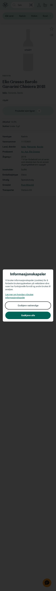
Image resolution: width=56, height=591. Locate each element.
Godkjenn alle (28, 315)
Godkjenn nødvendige (28, 305)
